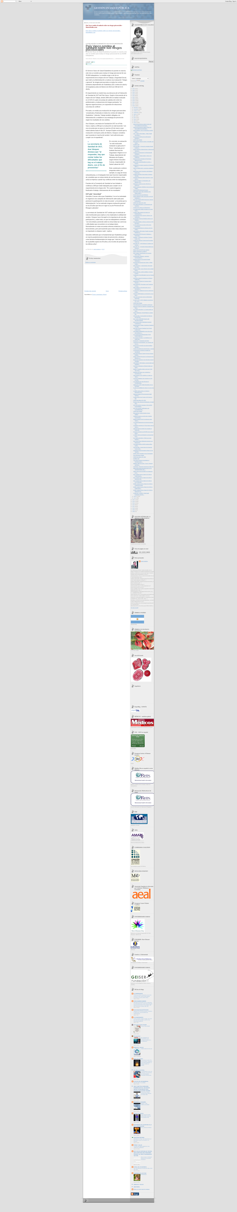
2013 (133, 503)
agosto (135, 114)
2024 (133, 92)
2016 (133, 105)
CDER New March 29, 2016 (139, 400)
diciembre (136, 107)
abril (135, 120)
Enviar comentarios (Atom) (99, 294)
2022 (133, 95)
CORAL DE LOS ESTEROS (140, 1167)
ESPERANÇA (144, 1174)
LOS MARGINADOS (138, 1017)
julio (135, 115)
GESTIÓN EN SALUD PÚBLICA (111, 8)
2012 (133, 504)
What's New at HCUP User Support (141, 249)
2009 (133, 509)
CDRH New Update (137, 139)
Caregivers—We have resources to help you (143, 466)
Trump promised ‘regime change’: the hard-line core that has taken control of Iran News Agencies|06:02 (143, 1020)
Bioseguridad (137, 1036)
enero (135, 498)
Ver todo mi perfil (134, 607)
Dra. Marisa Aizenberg (139, 1070)
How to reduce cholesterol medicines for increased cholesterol (146, 1158)
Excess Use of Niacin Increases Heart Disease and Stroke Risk (146, 1093)
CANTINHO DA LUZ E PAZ (140, 1173)
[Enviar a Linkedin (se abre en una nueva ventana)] (89, 63)
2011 (133, 506)
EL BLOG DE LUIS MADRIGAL (141, 1081)
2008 (133, 511)
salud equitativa (144, 561)
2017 (133, 104)
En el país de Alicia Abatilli (140, 1024)
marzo (135, 122)
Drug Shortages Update (138, 455)
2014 (133, 501)
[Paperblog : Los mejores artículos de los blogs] (135, 711)
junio (135, 117)
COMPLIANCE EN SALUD (146, 1048)
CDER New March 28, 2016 (139, 457)
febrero (135, 496)
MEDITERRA (137, 1186)
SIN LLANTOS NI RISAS (146, 1127)
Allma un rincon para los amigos (142, 1189)
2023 (133, 93)
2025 (133, 90)
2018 (133, 102)
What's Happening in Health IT (140, 251)
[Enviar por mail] (93, 62)
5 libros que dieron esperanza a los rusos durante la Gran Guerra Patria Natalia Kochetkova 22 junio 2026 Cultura (142, 996)
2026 (133, 88)
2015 (133, 499)
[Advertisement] (98, 276)
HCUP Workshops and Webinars (140, 194)
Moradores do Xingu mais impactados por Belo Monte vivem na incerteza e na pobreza (142, 1140)
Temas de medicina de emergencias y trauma (143, 348)
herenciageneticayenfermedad (141, 1009)
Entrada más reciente (90, 291)
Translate (142, 80)
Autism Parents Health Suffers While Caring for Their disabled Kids (146, 1116)
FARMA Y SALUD (138, 1145)
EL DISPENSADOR (138, 993)
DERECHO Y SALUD (138, 1047)
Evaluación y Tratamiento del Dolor (141, 340)
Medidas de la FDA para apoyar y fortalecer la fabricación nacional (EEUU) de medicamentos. (143, 1012)
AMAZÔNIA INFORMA (139, 1137)
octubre (135, 110)
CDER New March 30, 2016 (139, 202)
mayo (135, 119)
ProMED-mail (136, 144)
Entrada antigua (123, 291)
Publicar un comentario (90, 262)
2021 (133, 97)
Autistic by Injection (138, 1113)
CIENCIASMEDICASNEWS (140, 1001)
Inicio (107, 291)
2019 (133, 100)
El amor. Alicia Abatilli (145, 1026)
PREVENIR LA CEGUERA (140, 1102)
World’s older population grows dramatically (143, 453)
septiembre (136, 112)
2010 (133, 508)
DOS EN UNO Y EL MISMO (139, 1082)
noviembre (136, 109)
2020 (133, 99)
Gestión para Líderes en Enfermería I (141, 207)
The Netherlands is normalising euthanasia (142, 304)
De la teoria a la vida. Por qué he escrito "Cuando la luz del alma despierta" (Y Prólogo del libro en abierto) (146, 1063)
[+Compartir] (100, 62)
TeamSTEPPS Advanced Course (140, 190)
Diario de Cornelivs (138, 1058)
